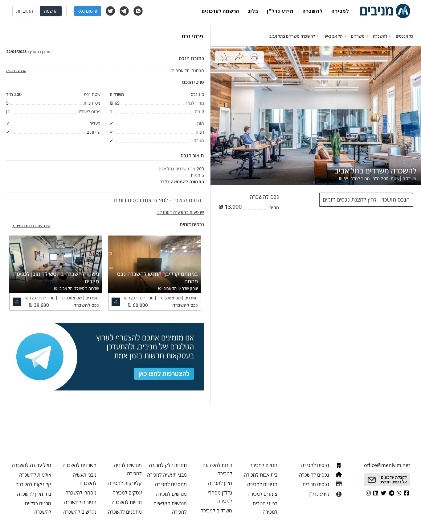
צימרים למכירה (262, 493)
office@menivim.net (387, 465)
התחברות (24, 11)
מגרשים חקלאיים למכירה (170, 507)
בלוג (253, 11)
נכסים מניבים (316, 484)
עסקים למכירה (127, 492)
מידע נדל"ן (280, 11)
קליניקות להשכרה (33, 484)
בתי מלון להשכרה (34, 493)
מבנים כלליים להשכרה (38, 507)
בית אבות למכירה (260, 474)
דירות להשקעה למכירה (217, 469)
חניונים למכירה (262, 484)
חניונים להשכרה (80, 502)
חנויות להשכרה (127, 502)
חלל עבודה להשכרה (31, 465)
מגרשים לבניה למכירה (128, 469)
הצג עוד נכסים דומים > (31, 225)
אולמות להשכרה (35, 474)
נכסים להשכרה (314, 474)
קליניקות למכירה (125, 483)
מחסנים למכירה (171, 484)
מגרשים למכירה (171, 493)
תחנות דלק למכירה (168, 465)
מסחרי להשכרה (80, 492)
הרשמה (51, 11)
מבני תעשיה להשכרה (84, 478)
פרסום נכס (87, 11)
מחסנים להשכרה (125, 511)
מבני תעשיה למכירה (167, 474)
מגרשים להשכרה (79, 511)
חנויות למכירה (263, 465)
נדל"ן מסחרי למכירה (220, 496)
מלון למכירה (220, 483)
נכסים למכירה (315, 465)
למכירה (340, 11)
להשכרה (312, 11)
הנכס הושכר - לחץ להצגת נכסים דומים (366, 199)
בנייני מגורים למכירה (265, 507)
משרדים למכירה (216, 510)
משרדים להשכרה (79, 465)
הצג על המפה (16, 70)
